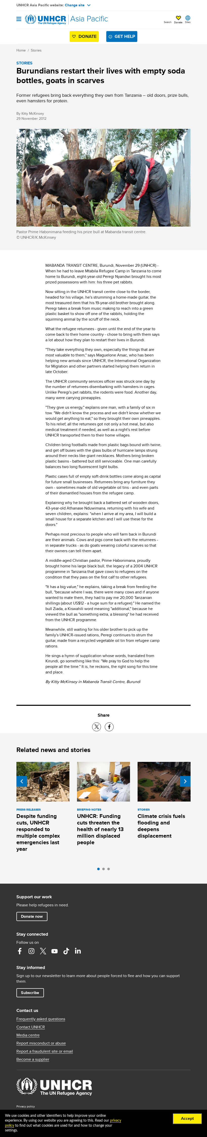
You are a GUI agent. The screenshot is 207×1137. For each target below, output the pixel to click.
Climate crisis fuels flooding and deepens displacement (161, 826)
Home (21, 50)
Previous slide (21, 781)
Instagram (31, 951)
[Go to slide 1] (99, 870)
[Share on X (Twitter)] (96, 726)
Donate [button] (178, 22)
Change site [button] (75, 5)
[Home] (42, 20)
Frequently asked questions (40, 1019)
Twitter (43, 951)
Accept (187, 1119)
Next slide (185, 781)
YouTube (54, 951)
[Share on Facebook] (109, 726)
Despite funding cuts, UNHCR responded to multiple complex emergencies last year (38, 832)
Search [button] (168, 22)
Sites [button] (188, 22)
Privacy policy (25, 1106)
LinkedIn (77, 951)
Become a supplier (32, 1059)
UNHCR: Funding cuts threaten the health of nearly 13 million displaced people (100, 829)
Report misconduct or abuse (41, 1043)
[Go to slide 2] (104, 870)
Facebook (19, 951)
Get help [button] (125, 36)
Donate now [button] (32, 916)
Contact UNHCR (30, 1027)
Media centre (28, 1035)
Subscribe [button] (30, 993)
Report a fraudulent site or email (44, 1051)
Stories (36, 50)
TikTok (66, 951)
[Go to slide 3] (109, 870)
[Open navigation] (18, 19)
